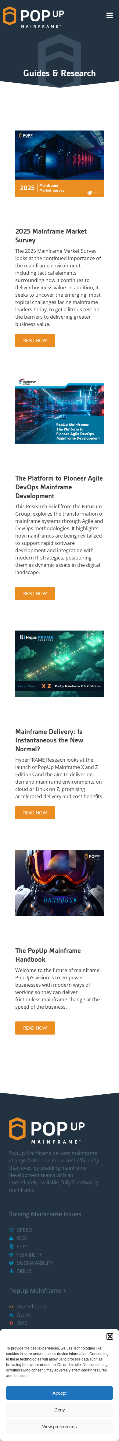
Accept (59, 1393)
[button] (110, 1336)
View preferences (59, 1426)
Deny (59, 1409)
